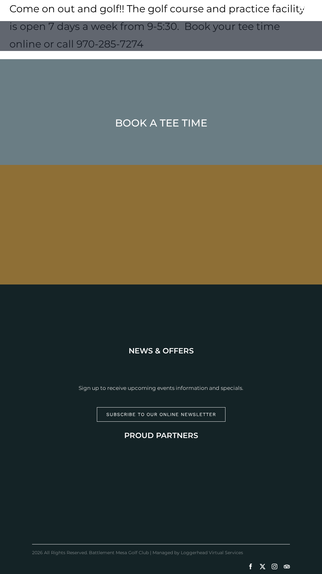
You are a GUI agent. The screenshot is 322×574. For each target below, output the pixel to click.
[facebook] (250, 566)
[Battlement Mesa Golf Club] (161, 30)
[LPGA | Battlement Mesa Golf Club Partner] (161, 463)
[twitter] (262, 566)
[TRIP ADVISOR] (287, 566)
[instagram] (274, 566)
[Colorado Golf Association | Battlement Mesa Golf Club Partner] (161, 512)
